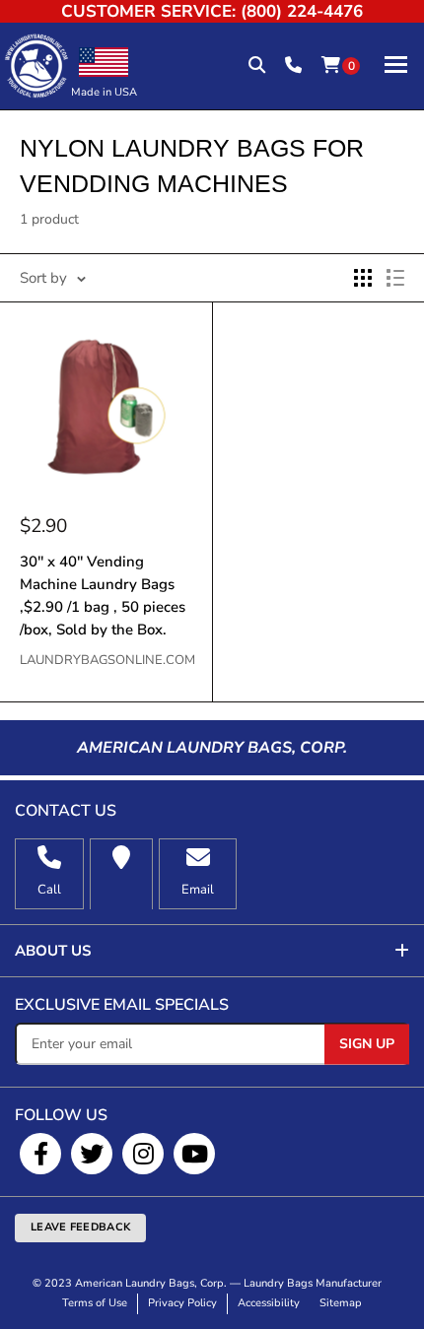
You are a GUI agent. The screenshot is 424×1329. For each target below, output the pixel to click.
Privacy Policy (182, 1303)
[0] (330, 66)
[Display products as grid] (363, 278)
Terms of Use (94, 1303)
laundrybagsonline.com (106, 660)
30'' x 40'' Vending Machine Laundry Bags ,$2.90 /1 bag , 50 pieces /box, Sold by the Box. (102, 596)
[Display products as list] (395, 278)
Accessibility (269, 1303)
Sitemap (340, 1303)
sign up (366, 1042)
